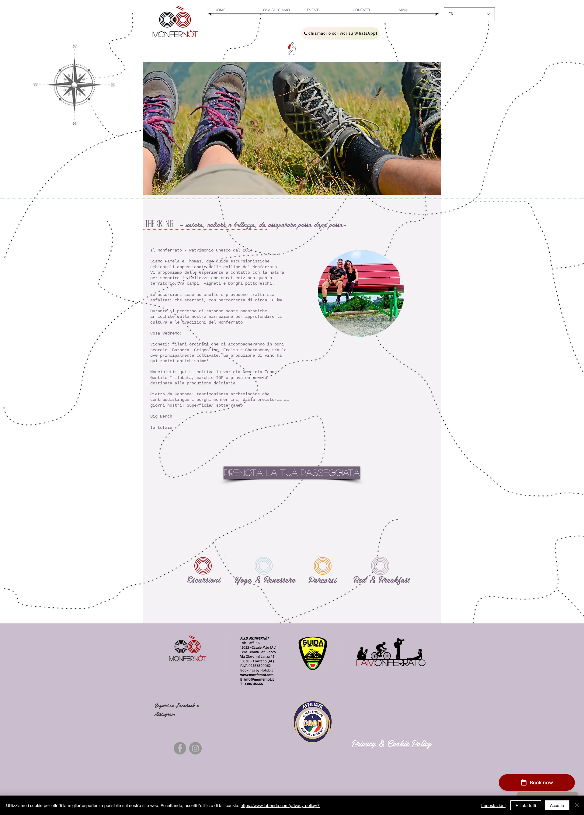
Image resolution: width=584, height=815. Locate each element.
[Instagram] (195, 748)
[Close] (576, 805)
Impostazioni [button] (493, 805)
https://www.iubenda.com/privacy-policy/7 (280, 805)
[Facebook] (180, 748)
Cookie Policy (409, 742)
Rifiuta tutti (526, 805)
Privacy (364, 742)
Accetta (557, 805)
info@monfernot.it (259, 679)
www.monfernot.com (256, 674)
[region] (292, 128)
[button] (231, 10)
